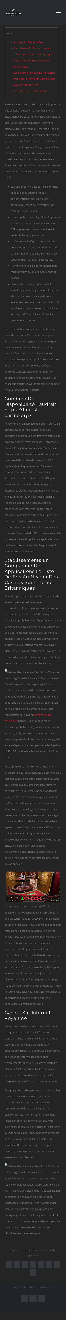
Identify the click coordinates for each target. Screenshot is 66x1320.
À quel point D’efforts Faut (28, 42)
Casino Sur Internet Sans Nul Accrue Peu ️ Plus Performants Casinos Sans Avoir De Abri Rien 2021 (34, 79)
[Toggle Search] (48, 12)
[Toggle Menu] (58, 12)
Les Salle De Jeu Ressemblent (30, 91)
